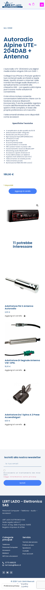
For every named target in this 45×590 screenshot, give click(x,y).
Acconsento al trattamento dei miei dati (22, 475)
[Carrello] (33, 4)
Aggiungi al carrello (23, 191)
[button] (30, 5)
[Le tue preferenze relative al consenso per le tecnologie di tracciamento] (11, 586)
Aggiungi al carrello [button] (13, 316)
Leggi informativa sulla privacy (20, 477)
